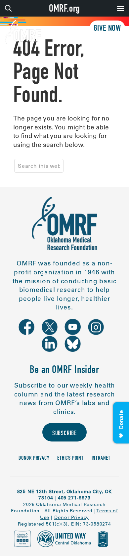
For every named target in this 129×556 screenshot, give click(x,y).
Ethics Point (70, 458)
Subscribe (64, 434)
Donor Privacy (34, 458)
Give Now (107, 29)
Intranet (101, 458)
